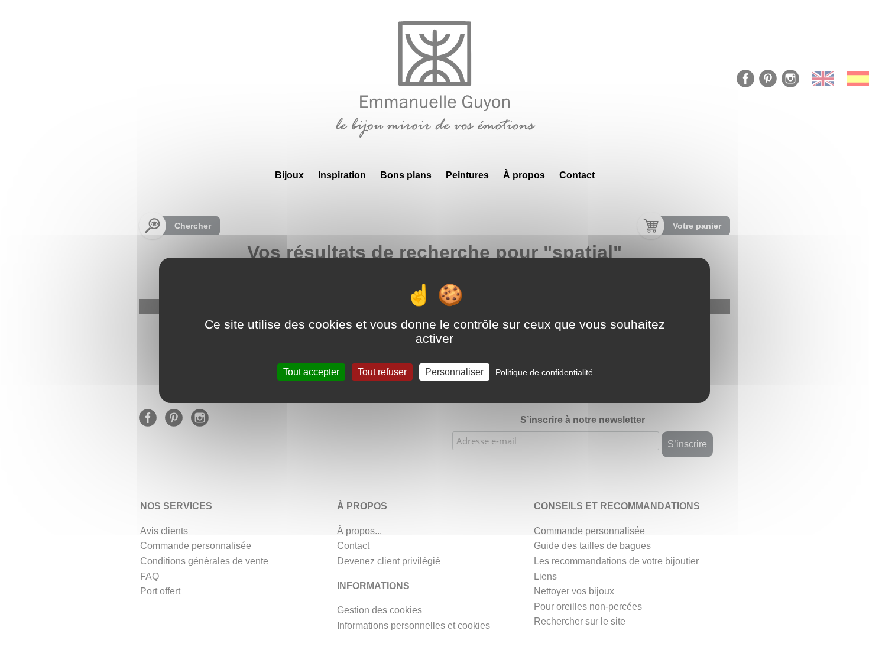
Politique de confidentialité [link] (544, 371)
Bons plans (406, 175)
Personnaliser (454, 371)
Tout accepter (311, 371)
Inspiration (342, 175)
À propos (524, 175)
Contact (577, 175)
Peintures (467, 175)
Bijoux (289, 175)
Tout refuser (382, 371)
